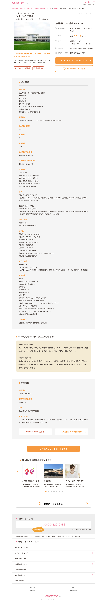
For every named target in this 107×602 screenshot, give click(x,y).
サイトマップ (74, 587)
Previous (18, 471)
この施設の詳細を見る (71, 431)
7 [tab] (62, 492)
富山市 (56, 8)
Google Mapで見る (35, 431)
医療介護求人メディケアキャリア (22, 8)
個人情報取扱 (74, 590)
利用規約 (32, 590)
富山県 (49, 8)
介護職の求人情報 (39, 8)
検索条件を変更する (53, 503)
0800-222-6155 (54, 524)
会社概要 (32, 587)
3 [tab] (51, 492)
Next (89, 471)
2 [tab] (49, 492)
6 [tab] (59, 492)
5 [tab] (57, 492)
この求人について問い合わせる (74, 60)
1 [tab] (46, 492)
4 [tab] (54, 492)
